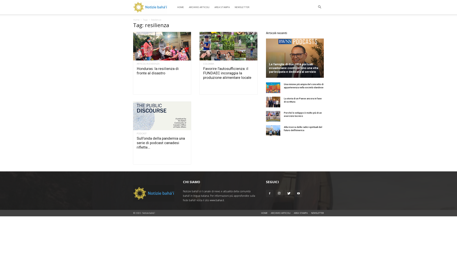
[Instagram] (279, 193)
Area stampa (222, 7)
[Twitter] (288, 193)
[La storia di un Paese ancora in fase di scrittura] (273, 102)
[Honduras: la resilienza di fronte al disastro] (162, 46)
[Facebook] (269, 193)
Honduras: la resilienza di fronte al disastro (158, 71)
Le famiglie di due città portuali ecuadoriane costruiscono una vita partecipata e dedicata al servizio (293, 67)
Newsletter (242, 7)
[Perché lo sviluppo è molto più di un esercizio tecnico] (273, 116)
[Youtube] (298, 193)
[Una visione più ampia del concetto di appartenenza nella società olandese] (273, 87)
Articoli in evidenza (148, 64)
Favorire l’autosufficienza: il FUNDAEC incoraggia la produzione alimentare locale (227, 73)
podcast (142, 134)
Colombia (208, 64)
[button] (319, 7)
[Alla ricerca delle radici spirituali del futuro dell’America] (273, 130)
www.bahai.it (217, 200)
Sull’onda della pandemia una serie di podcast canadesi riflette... (161, 142)
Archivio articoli (199, 7)
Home (180, 7)
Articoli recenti (276, 33)
